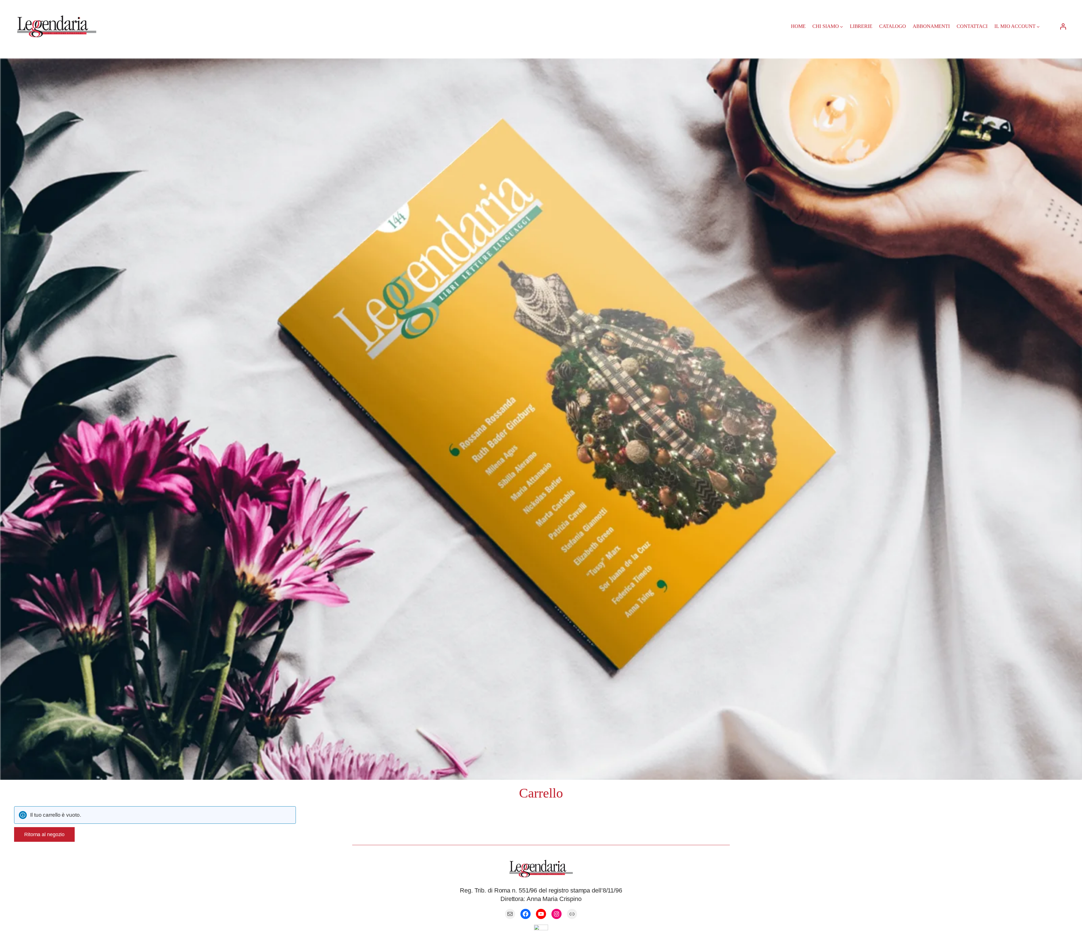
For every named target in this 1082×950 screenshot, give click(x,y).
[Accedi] (1063, 26)
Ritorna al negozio (44, 834)
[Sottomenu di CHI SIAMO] (841, 26)
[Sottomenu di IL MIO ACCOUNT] (1038, 26)
